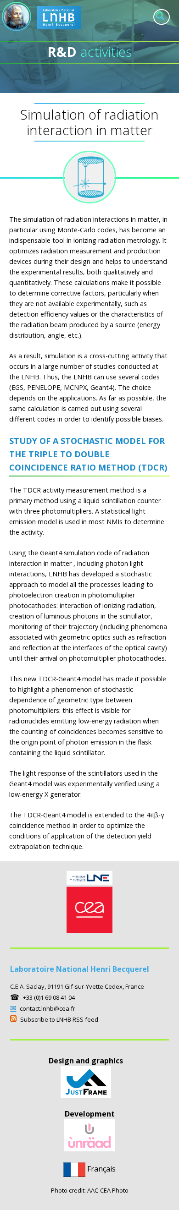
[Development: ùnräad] (89, 1149)
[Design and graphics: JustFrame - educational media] (86, 1095)
